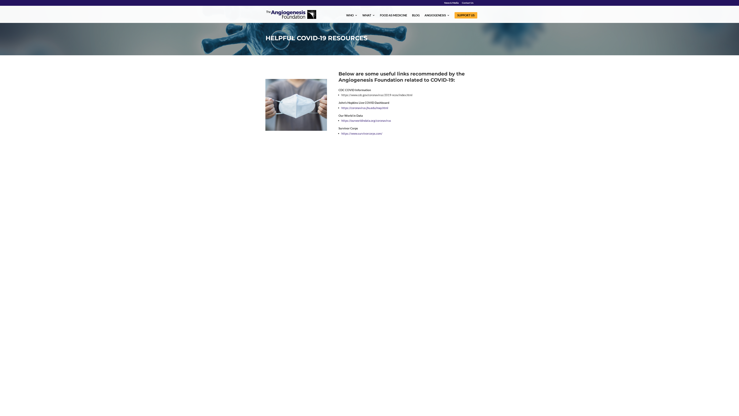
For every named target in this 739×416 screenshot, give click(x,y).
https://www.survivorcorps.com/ (362, 133)
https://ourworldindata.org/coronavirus (366, 120)
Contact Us (467, 3)
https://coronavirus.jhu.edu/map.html (364, 108)
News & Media (451, 3)
